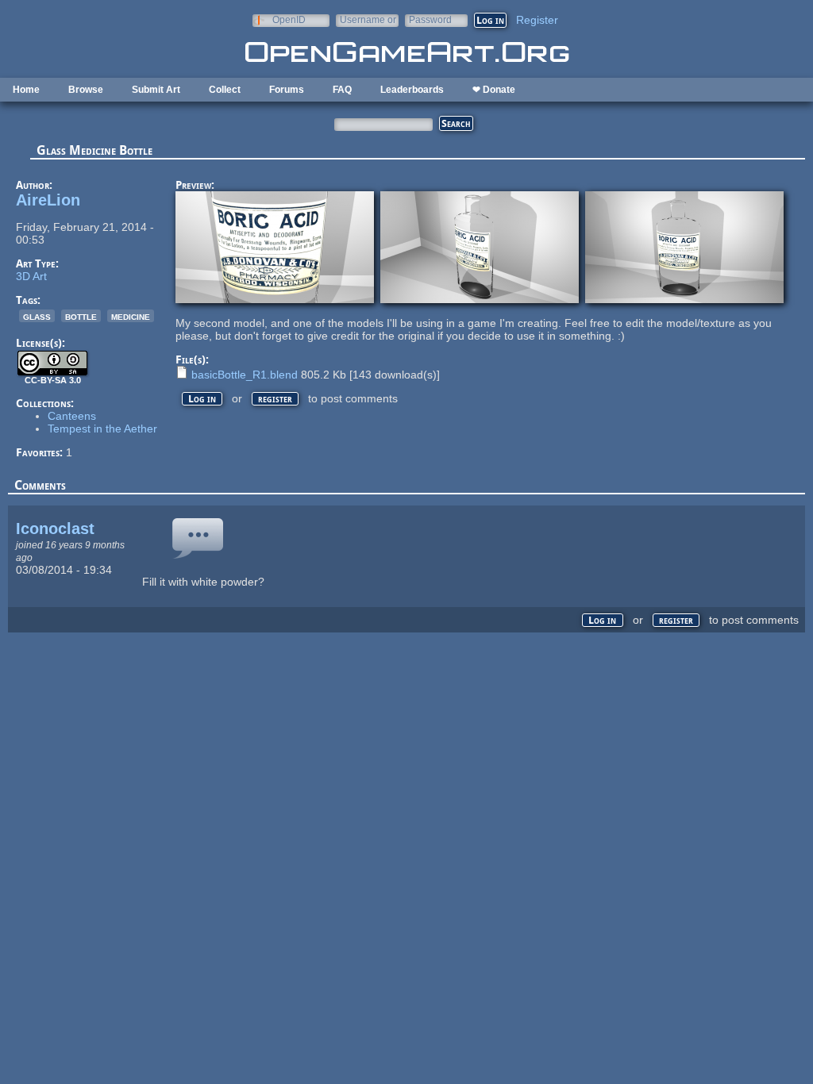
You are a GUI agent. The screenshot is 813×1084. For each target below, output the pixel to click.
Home (26, 89)
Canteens (72, 415)
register (275, 399)
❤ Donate (493, 89)
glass (37, 315)
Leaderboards (412, 89)
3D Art (31, 276)
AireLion (48, 200)
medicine (130, 315)
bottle (81, 315)
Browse (85, 89)
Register (537, 19)
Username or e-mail (368, 19)
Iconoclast (55, 528)
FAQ (342, 89)
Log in (202, 399)
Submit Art (156, 89)
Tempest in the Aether (102, 428)
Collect (225, 89)
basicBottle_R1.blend (244, 374)
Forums (286, 89)
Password (430, 19)
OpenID (289, 19)
